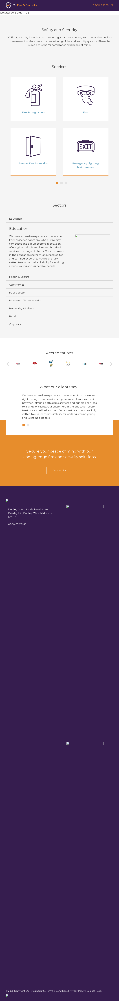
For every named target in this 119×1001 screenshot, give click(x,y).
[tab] (59, 219)
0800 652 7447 (103, 5)
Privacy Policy (77, 991)
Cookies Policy (94, 991)
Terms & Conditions (57, 991)
